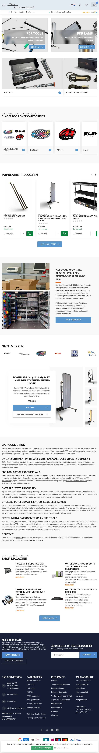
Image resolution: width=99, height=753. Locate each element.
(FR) (90, 709)
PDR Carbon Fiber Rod (14, 216)
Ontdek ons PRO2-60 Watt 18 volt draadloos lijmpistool (80, 566)
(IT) (86, 712)
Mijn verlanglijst (82, 692)
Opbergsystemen (33, 707)
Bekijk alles (48, 618)
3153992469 (12, 701)
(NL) (77, 709)
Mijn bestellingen (82, 684)
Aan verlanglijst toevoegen (30, 414)
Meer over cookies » (61, 748)
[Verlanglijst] (86, 4)
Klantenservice (12, 655)
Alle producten (81, 700)
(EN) (82, 709)
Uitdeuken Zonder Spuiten (36, 714)
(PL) (77, 712)
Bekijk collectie (48, 244)
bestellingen (29, 529)
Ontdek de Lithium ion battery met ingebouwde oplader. (30, 592)
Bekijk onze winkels (14, 661)
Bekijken (30, 408)
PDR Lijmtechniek (33, 700)
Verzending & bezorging (60, 684)
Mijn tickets (80, 688)
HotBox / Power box (34, 704)
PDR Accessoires (33, 696)
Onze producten (73, 320)
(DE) (86, 709)
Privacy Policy (56, 707)
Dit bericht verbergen (42, 748)
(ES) (82, 712)
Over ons (54, 711)
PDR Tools (30, 684)
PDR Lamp (31, 688)
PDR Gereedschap (19, 527)
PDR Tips (30, 692)
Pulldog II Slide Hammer (30, 563)
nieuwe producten (34, 494)
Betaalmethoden (57, 688)
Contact (54, 681)
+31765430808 (12, 694)
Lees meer (20, 577)
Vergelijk (9, 233)
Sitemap (54, 715)
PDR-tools (5, 527)
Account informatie (83, 681)
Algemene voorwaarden (60, 700)
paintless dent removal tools (76, 481)
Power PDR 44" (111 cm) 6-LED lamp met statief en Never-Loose (52, 218)
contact (27, 513)
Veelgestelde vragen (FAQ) (61, 696)
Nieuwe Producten (34, 681)
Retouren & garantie (59, 692)
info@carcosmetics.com (11, 540)
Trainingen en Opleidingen (36, 718)
